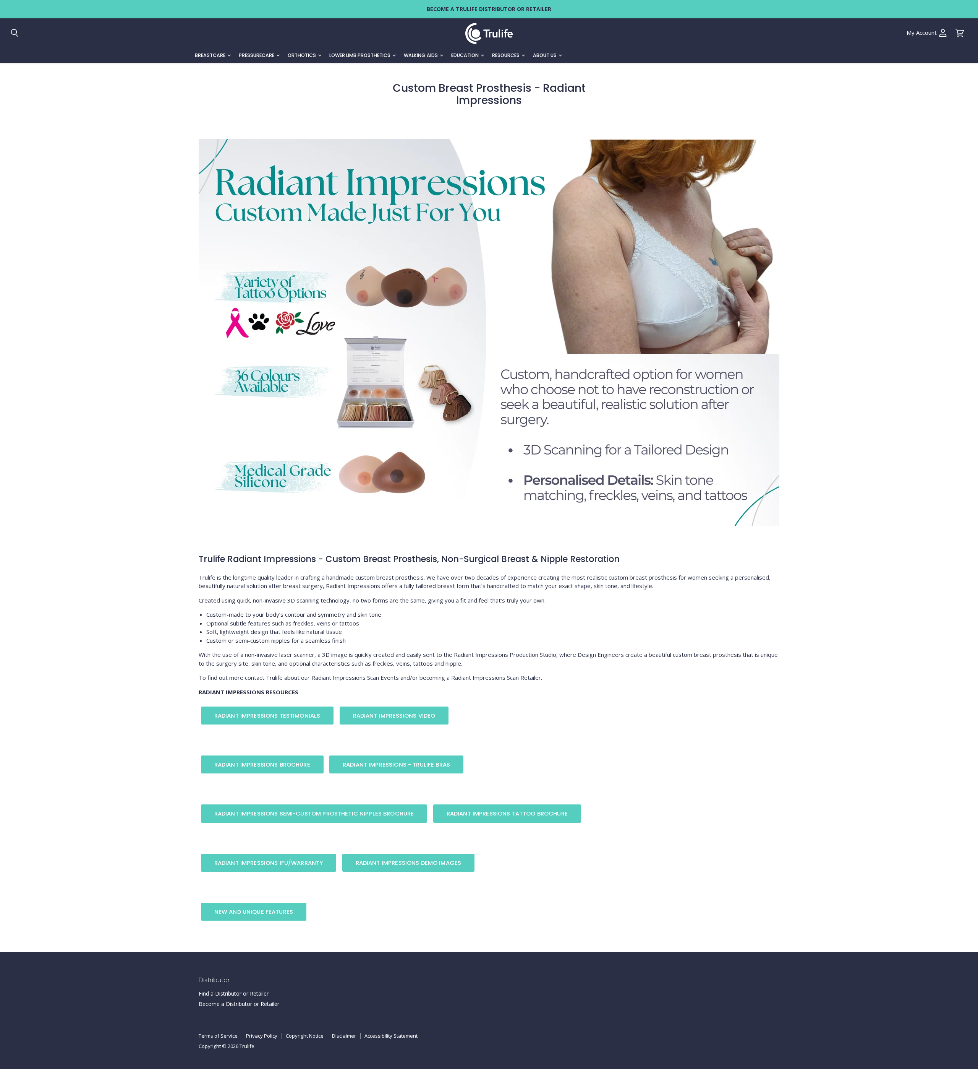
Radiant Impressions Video (394, 716)
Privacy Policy (261, 1035)
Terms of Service (218, 1035)
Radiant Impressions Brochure (262, 764)
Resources (506, 55)
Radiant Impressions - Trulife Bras (396, 764)
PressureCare (257, 55)
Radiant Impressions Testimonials (267, 716)
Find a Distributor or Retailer (234, 993)
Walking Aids (421, 55)
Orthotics (302, 55)
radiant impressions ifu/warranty (268, 863)
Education (465, 55)
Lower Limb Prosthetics (360, 55)
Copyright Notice (305, 1035)
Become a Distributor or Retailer (239, 1003)
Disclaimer (344, 1035)
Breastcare (211, 55)
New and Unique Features (253, 912)
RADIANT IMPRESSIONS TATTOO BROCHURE (507, 813)
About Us (545, 55)
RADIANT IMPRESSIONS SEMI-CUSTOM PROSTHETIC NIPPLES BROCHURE (314, 813)
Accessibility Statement (391, 1035)
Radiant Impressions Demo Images (408, 863)
